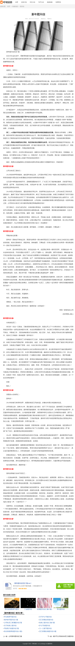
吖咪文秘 (34, 643)
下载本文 (49, 18)
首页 (16, 2)
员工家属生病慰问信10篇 (47, 631)
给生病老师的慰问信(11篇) (13, 631)
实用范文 (58, 2)
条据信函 (49, 2)
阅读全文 (43, 18)
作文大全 (32, 2)
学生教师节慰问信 (10, 617)
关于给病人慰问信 (10, 625)
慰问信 (22, 6)
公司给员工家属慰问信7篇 (13, 622)
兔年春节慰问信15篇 (11, 620)
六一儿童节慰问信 (45, 628)
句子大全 (41, 2)
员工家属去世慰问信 (46, 620)
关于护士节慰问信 (45, 617)
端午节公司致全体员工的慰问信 (63, 636)
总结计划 (24, 2)
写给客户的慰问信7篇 (11, 628)
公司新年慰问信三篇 (15, 636)
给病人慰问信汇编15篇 (47, 622)
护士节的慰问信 (44, 625)
